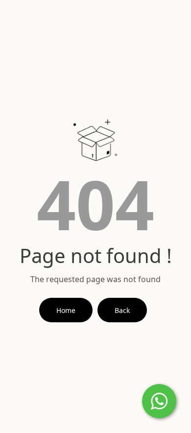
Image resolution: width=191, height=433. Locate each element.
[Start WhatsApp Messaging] (159, 400)
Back (122, 310)
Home (65, 310)
